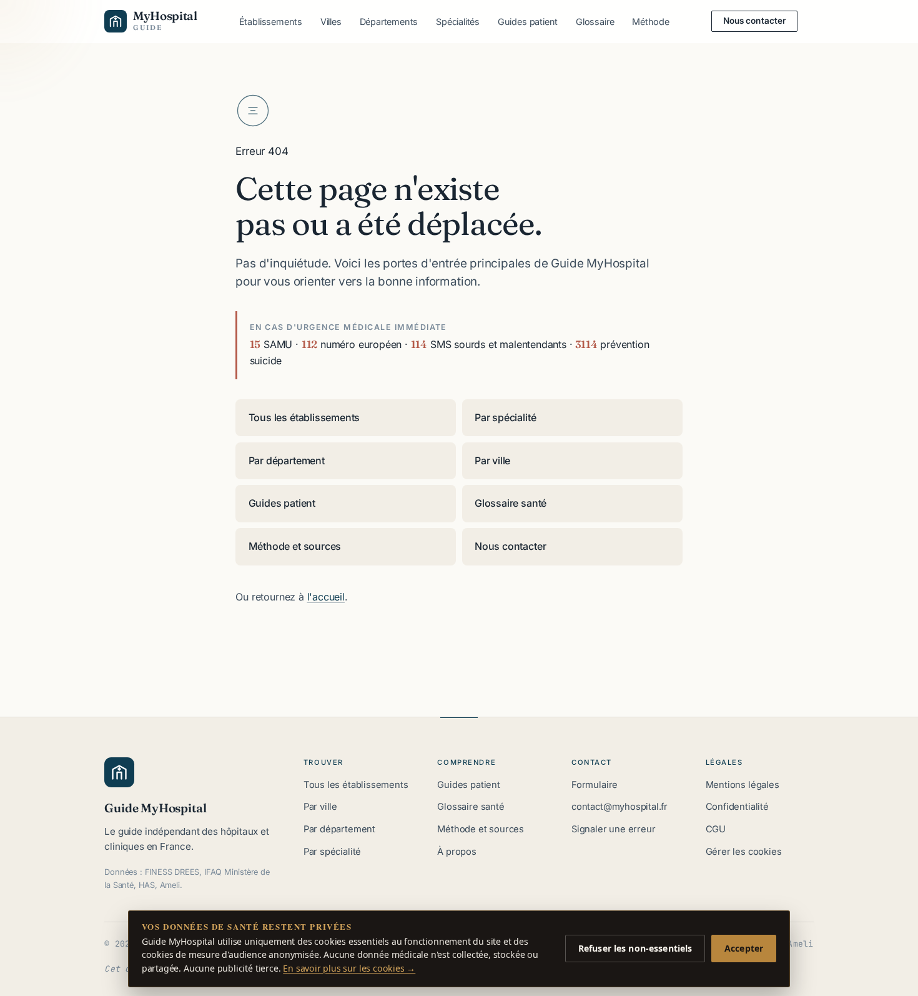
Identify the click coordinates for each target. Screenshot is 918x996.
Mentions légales (742, 784)
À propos (456, 851)
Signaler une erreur (613, 829)
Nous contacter (754, 21)
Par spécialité (505, 417)
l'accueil (326, 596)
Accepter (743, 948)
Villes (331, 21)
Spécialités (458, 21)
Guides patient (528, 21)
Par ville (492, 460)
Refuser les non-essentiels (635, 948)
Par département (287, 460)
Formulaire (594, 784)
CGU (716, 829)
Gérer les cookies (744, 851)
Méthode (650, 21)
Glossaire (595, 21)
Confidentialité (737, 806)
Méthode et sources (295, 546)
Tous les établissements (304, 417)
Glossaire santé (510, 503)
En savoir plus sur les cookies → (349, 968)
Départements (389, 21)
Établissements (270, 21)
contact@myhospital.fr (619, 806)
